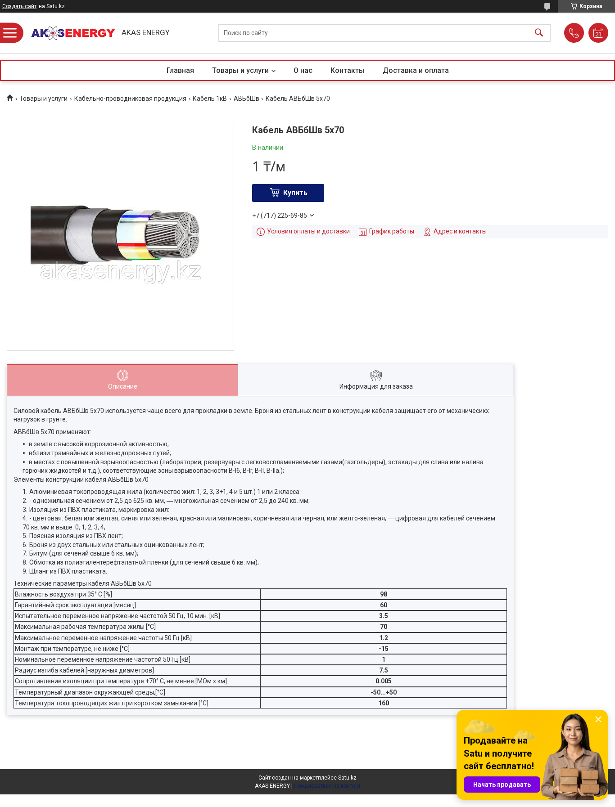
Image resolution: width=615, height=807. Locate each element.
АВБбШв (246, 98)
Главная (180, 70)
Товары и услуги (240, 70)
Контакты (347, 70)
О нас (303, 70)
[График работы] (598, 33)
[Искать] (539, 33)
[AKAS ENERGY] (70, 33)
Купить (295, 192)
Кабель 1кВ (210, 98)
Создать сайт (19, 6)
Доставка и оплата (416, 70)
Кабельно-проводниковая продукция (130, 98)
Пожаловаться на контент (327, 786)
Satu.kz (347, 778)
